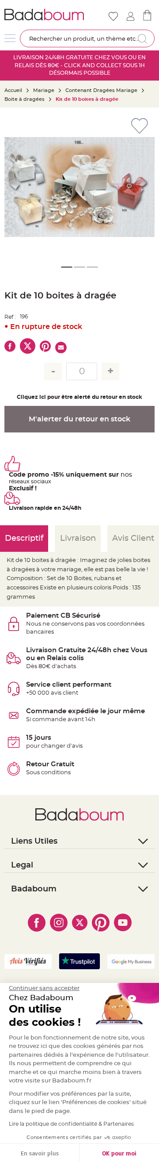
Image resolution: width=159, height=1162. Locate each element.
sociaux (40, 481)
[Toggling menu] (9, 38)
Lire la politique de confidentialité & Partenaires (71, 1124)
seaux (22, 481)
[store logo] (44, 14)
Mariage (43, 90)
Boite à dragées (24, 99)
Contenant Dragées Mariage (101, 90)
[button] (15, 187)
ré (11, 481)
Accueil (13, 90)
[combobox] (87, 38)
